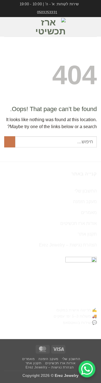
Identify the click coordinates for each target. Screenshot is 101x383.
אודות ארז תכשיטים (78, 223)
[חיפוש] (6, 27)
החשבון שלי (86, 191)
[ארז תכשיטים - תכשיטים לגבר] (50, 27)
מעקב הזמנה (85, 201)
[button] (93, 27)
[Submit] (9, 141)
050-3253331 (83, 301)
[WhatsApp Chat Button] (87, 369)
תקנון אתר (87, 234)
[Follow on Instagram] (20, 30)
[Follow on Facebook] (20, 23)
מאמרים (89, 212)
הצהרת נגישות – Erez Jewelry (68, 245)
